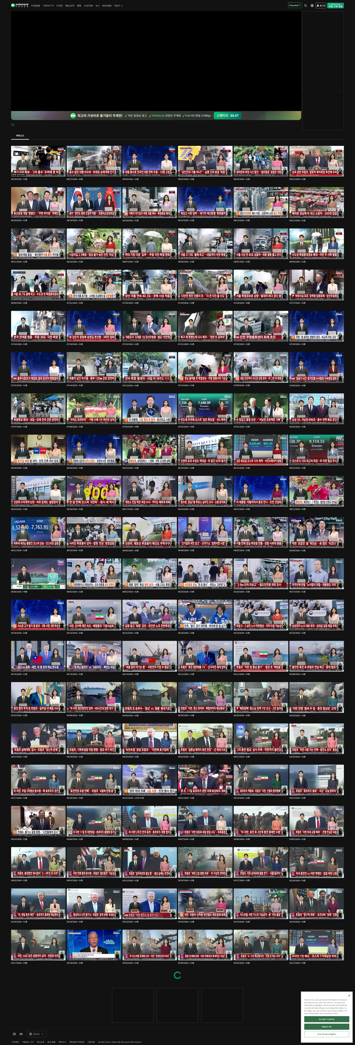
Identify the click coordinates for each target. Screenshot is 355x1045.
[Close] (349, 996)
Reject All (327, 1026)
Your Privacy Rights (326, 1034)
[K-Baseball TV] (295, 5)
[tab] (20, 136)
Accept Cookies (327, 1019)
